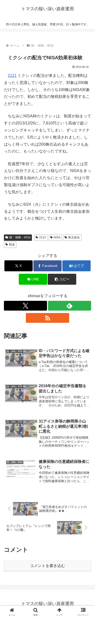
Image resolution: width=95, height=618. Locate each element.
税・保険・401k (19, 237)
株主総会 (74, 237)
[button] (62, 279)
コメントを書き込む (47, 566)
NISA (57, 237)
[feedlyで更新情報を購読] (69, 306)
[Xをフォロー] (25, 306)
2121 (12, 75)
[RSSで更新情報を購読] (47, 318)
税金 (12, 244)
